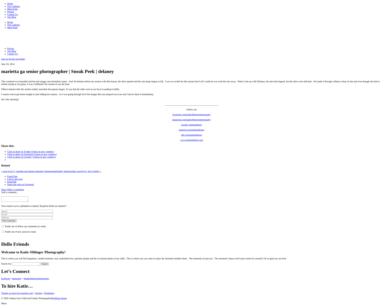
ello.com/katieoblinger (191, 135)
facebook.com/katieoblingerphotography (191, 114)
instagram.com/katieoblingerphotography (191, 119)
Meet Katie (12, 9)
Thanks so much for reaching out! (17, 293)
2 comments (12, 189)
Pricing (10, 11)
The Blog (11, 17)
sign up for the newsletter (13, 59)
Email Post (12, 176)
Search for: (6, 263)
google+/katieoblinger (191, 125)
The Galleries (13, 6)
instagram (16, 278)
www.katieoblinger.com (191, 140)
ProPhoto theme (59, 298)
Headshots (49, 293)
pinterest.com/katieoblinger (191, 130)
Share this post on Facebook (20, 184)
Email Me (11, 182)
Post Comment (8, 221)
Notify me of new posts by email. (20, 231)
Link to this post (14, 179)
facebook (5, 278)
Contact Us (12, 14)
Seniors (38, 293)
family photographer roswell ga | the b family (79, 171)
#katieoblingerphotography (36, 278)
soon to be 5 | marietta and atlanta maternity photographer (29, 171)
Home (10, 3)
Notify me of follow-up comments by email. (25, 226)
